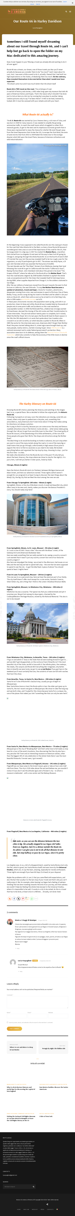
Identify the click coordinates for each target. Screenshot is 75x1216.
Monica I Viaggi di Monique (25, 920)
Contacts (50, 1209)
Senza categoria (12, 1113)
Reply (18, 948)
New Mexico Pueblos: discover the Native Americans (53, 1088)
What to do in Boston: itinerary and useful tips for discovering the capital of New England (21, 1089)
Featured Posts (44, 1084)
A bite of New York (45, 1116)
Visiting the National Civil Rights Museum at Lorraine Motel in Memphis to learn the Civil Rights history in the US (21, 1118)
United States (21, 1084)
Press (42, 1209)
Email (30, 1012)
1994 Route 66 (56, 328)
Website (50, 1012)
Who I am (26, 1209)
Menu (70, 12)
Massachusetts (12, 1084)
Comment (10, 995)
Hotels (41, 1113)
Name (9, 1012)
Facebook (27, 1204)
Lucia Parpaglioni (37, 28)
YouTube (37, 1204)
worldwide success (29, 299)
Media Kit (35, 1209)
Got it (38, 4)
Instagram (32, 1204)
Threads (47, 1204)
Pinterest (42, 1204)
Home (19, 1209)
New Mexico (53, 1084)
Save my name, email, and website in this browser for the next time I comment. (31, 1022)
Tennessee (21, 1113)
